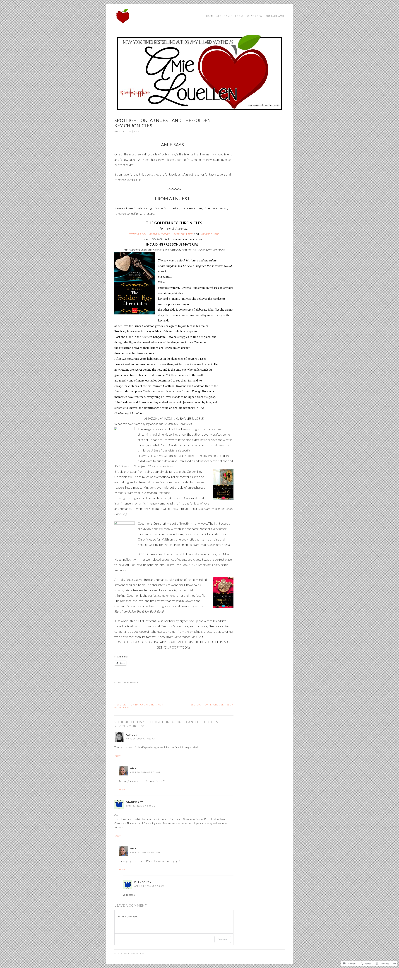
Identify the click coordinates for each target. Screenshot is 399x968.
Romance (132, 682)
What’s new (254, 16)
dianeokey (134, 802)
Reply (117, 755)
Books (239, 16)
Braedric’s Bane (209, 234)
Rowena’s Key (137, 234)
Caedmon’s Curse (182, 234)
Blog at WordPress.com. (129, 953)
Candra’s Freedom (158, 234)
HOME (210, 16)
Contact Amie (275, 16)
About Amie (224, 16)
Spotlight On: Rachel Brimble (212, 704)
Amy (136, 131)
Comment (223, 939)
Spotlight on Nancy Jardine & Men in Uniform (138, 706)
